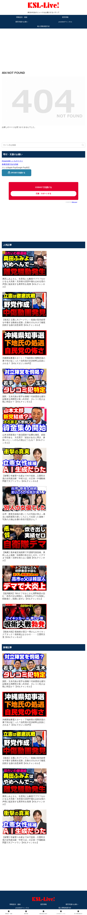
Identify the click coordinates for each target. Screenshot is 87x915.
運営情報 (43, 904)
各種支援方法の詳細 (10, 164)
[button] (83, 145)
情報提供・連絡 (15, 904)
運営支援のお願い (72, 904)
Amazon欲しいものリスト (12, 161)
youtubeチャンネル (22, 908)
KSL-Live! (74, 202)
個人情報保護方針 (64, 908)
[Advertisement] (43, 46)
